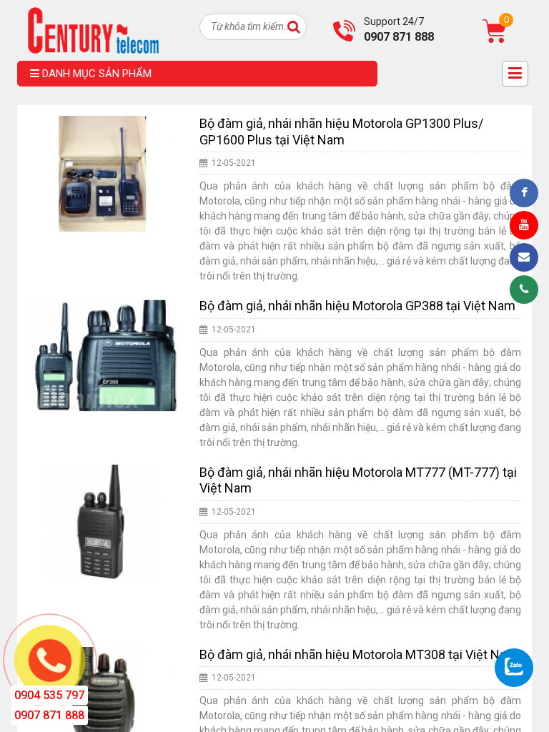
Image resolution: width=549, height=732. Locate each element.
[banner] (93, 29)
